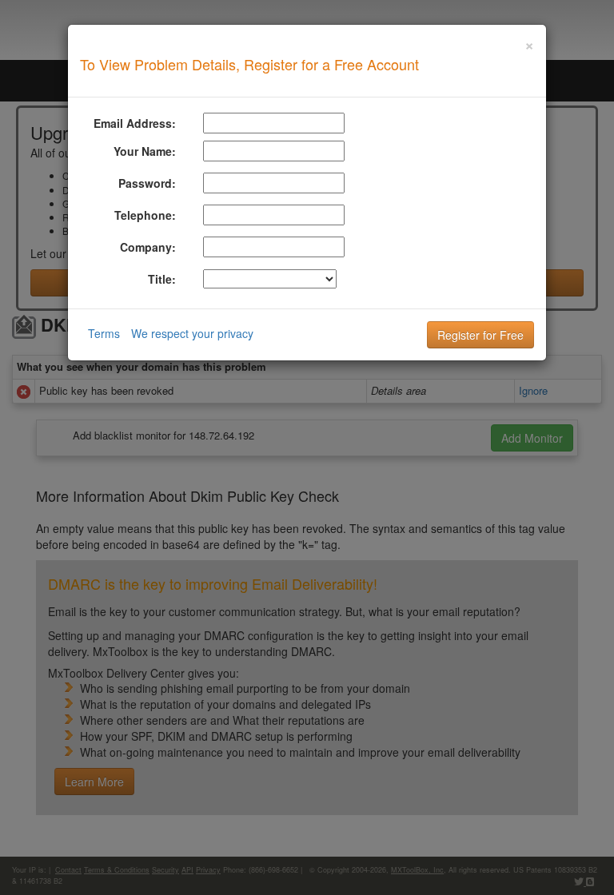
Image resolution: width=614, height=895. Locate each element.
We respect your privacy (192, 333)
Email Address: (135, 123)
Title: (162, 279)
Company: (148, 247)
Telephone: (145, 215)
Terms (104, 333)
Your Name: (145, 151)
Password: (147, 183)
